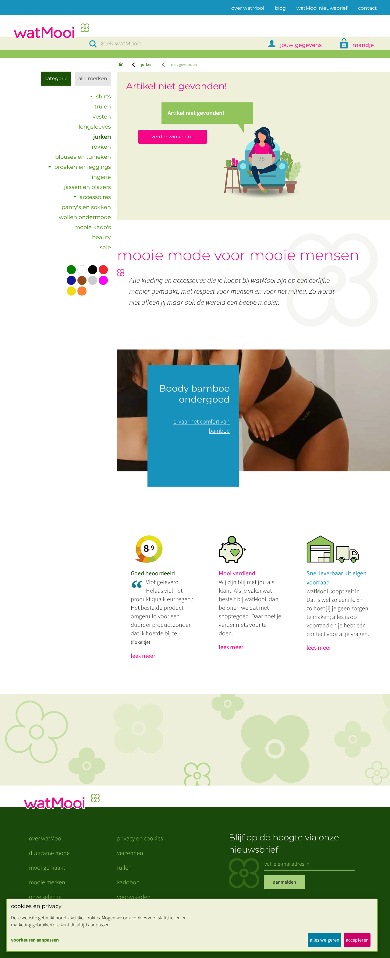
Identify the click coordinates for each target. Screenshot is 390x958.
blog (280, 8)
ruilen (124, 868)
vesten (102, 116)
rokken (101, 147)
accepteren (357, 940)
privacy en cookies (140, 838)
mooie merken (47, 882)
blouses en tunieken (83, 157)
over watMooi (247, 8)
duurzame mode (49, 853)
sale (105, 247)
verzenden (130, 853)
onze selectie (45, 897)
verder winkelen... (172, 137)
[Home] (121, 65)
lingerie (100, 177)
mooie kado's (92, 227)
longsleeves (95, 126)
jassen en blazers (87, 187)
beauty (101, 237)
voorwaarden (134, 897)
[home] (51, 31)
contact (367, 8)
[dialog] (192, 925)
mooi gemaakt (47, 868)
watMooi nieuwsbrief (321, 8)
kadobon (128, 882)
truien (102, 106)
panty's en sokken (86, 207)
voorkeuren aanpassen (35, 940)
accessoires (95, 197)
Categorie (56, 78)
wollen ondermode (85, 217)
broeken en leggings (82, 167)
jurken (147, 65)
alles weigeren (324, 940)
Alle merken (92, 78)
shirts (103, 96)
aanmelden (284, 882)
